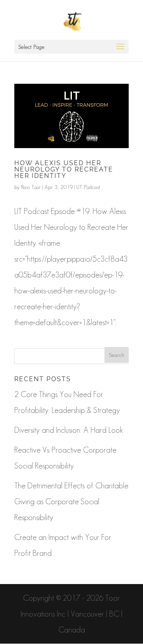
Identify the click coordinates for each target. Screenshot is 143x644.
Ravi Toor (31, 187)
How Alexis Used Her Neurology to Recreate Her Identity (63, 169)
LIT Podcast (88, 187)
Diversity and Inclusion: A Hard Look (68, 430)
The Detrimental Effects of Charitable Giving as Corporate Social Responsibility (71, 501)
